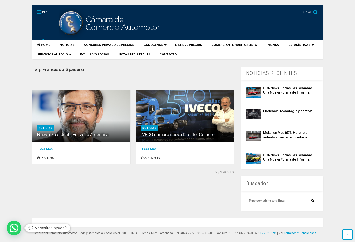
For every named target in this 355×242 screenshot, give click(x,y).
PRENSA (273, 45)
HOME (45, 45)
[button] (14, 228)
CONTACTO (168, 54)
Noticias (45, 128)
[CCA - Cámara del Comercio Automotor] (109, 36)
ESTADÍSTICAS (299, 45)
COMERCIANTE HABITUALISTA (234, 45)
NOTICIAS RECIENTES (271, 73)
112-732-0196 (267, 233)
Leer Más (45, 149)
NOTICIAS (67, 45)
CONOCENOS (153, 45)
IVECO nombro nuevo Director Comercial (180, 134)
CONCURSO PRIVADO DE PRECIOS (109, 45)
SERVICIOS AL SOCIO (52, 54)
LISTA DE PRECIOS (188, 45)
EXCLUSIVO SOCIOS (94, 54)
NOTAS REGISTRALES (134, 54)
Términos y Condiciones (300, 233)
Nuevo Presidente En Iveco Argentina (72, 134)
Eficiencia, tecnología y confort (287, 111)
